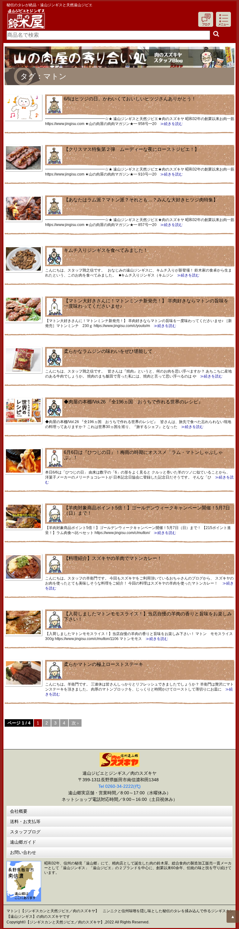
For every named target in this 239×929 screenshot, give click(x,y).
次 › (75, 722)
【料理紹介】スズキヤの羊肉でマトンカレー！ (113, 558)
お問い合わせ (23, 852)
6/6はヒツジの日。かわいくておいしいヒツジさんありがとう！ (130, 98)
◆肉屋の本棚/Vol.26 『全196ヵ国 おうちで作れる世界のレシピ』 (133, 401)
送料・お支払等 (25, 821)
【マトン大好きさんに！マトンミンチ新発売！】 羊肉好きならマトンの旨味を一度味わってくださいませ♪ (146, 303)
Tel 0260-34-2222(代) (119, 786)
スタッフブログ (25, 831)
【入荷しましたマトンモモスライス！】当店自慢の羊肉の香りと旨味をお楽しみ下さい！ (148, 616)
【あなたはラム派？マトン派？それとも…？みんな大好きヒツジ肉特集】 (141, 199)
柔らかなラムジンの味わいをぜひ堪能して (108, 351)
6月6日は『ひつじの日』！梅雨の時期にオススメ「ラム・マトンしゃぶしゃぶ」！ (143, 455)
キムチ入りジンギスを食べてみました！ (106, 250)
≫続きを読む (170, 124)
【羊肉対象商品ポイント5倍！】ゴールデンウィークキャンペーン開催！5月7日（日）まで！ (147, 510)
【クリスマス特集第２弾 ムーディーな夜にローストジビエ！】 (131, 149)
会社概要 (18, 811)
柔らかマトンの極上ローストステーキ (103, 664)
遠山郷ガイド (23, 842)
